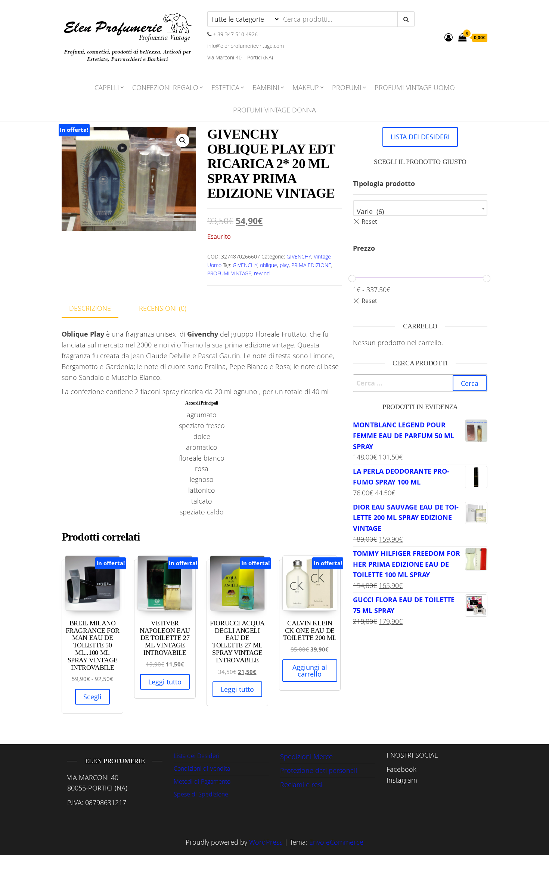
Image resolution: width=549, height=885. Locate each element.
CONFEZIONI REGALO (165, 87)
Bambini (265, 87)
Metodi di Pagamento (202, 781)
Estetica (225, 87)
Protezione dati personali (318, 770)
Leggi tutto (165, 681)
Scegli (92, 696)
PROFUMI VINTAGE (229, 273)
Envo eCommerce (336, 842)
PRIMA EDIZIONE (311, 265)
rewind (262, 273)
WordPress (265, 842)
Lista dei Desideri (197, 756)
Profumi (347, 87)
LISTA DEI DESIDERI (420, 136)
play (284, 265)
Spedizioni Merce (306, 756)
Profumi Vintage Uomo (415, 87)
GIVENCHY (298, 256)
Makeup (305, 87)
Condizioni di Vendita (202, 768)
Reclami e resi (301, 784)
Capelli (106, 87)
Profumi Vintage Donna (274, 109)
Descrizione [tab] (90, 308)
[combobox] (420, 208)
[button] (182, 140)
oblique (268, 265)
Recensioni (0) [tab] (162, 308)
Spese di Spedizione (201, 794)
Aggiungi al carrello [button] (309, 670)
